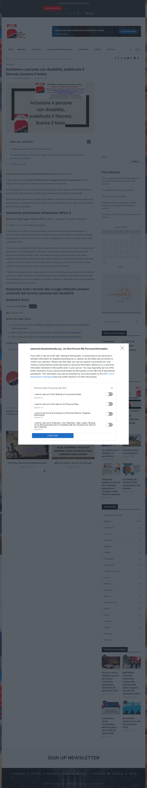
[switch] (109, 394)
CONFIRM (53, 436)
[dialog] (73, 394)
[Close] (123, 349)
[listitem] (73, 387)
